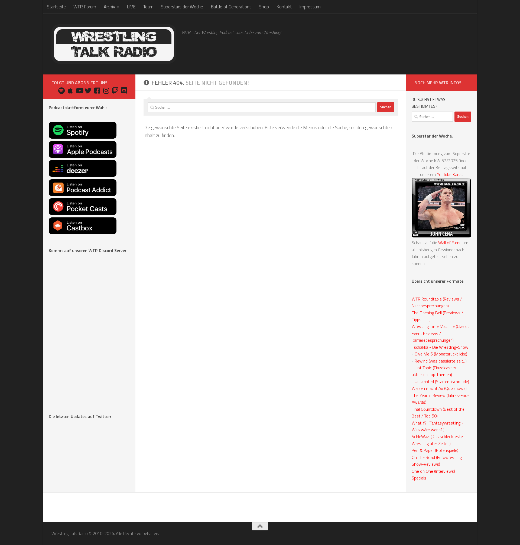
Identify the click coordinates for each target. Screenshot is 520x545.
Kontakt (284, 6)
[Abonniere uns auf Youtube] (79, 90)
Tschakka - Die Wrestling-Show (440, 347)
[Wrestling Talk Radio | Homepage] (113, 44)
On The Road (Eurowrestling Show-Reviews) (437, 460)
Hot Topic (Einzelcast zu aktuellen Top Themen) (434, 371)
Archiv (109, 6)
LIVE (131, 6)
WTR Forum (84, 6)
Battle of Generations (231, 6)
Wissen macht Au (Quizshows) (439, 388)
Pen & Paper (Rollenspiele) (435, 450)
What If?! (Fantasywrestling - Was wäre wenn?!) (437, 426)
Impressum (310, 6)
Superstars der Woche (182, 6)
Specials (419, 478)
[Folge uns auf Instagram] (106, 90)
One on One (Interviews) (433, 471)
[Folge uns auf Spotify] (61, 90)
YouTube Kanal (449, 174)
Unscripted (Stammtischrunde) (442, 381)
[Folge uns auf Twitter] (88, 90)
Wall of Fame (449, 242)
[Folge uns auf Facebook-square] (97, 90)
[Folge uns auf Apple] (70, 90)
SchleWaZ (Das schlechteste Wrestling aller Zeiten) (437, 439)
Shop (264, 6)
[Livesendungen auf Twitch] (115, 90)
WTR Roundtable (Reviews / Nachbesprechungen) (437, 302)
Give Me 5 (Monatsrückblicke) (441, 354)
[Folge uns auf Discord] (124, 90)
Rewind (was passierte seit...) (441, 361)
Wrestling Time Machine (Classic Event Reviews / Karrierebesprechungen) (440, 333)
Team (148, 6)
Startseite (56, 6)
